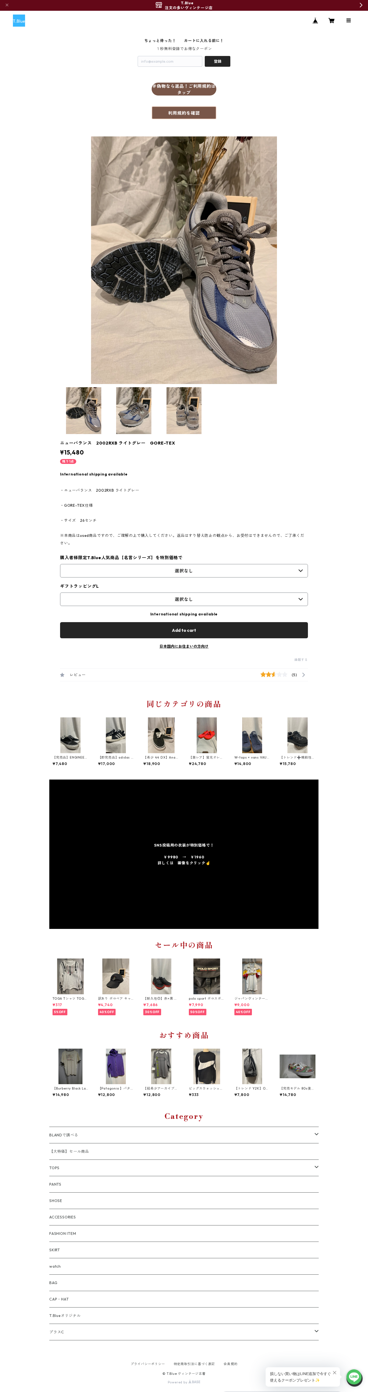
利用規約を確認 (184, 113)
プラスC (56, 1332)
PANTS (55, 1184)
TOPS (54, 1167)
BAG (53, 1282)
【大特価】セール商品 (69, 1151)
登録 (217, 61)
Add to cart (184, 630)
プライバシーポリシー (148, 1364)
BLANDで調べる (63, 1135)
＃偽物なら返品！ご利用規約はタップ (184, 89)
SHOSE (55, 1200)
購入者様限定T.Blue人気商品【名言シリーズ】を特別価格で (121, 557)
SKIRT (54, 1249)
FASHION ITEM (62, 1233)
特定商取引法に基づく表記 (194, 1364)
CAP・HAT (59, 1299)
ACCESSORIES (62, 1217)
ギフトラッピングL (79, 586)
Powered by (178, 1382)
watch (55, 1266)
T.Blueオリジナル (65, 1315)
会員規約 (230, 1364)
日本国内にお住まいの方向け (184, 646)
